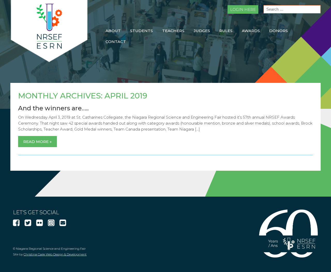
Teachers (173, 30)
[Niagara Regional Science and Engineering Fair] (49, 60)
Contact (116, 41)
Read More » (37, 141)
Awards (251, 30)
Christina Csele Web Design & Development (55, 254)
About (113, 30)
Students (141, 30)
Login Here (243, 9)
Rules (225, 30)
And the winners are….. (53, 108)
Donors (278, 30)
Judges (202, 30)
